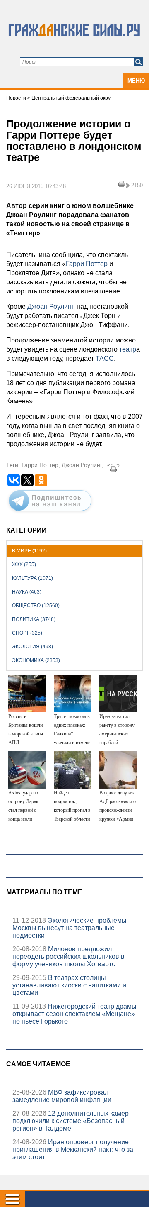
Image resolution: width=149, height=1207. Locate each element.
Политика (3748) (33, 619)
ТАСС (105, 358)
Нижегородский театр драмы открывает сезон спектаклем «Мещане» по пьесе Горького (74, 1014)
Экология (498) (32, 647)
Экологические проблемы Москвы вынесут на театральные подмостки (69, 928)
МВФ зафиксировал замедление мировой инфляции (61, 1096)
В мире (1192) (29, 551)
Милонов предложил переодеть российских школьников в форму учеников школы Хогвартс (68, 957)
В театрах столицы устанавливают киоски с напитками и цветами (69, 985)
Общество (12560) (36, 605)
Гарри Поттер (87, 263)
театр (127, 349)
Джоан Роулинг (49, 306)
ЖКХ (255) (24, 564)
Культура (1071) (32, 578)
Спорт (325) (27, 633)
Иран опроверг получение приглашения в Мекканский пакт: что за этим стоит (72, 1150)
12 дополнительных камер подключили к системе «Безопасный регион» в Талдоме (70, 1121)
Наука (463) (26, 592)
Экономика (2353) (36, 660)
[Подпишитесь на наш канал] (50, 513)
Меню (136, 81)
